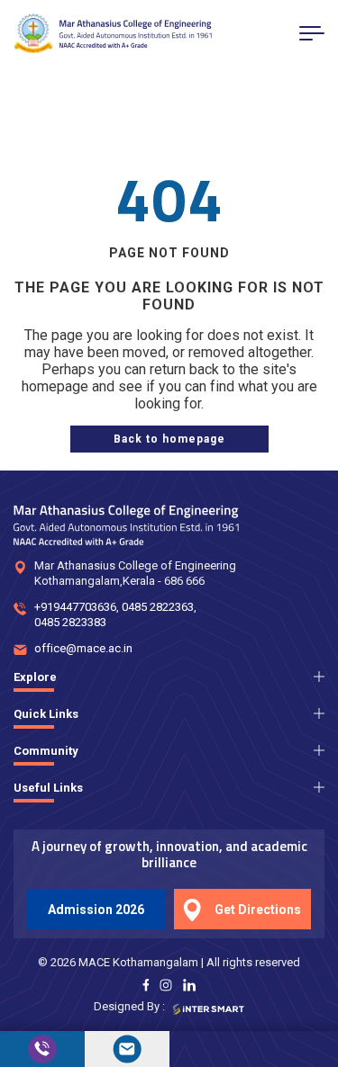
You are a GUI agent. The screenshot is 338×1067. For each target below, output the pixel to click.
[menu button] (311, 33)
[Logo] (113, 33)
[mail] (127, 1049)
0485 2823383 (70, 622)
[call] (42, 1049)
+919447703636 (75, 607)
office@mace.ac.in (83, 648)
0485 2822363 (158, 607)
